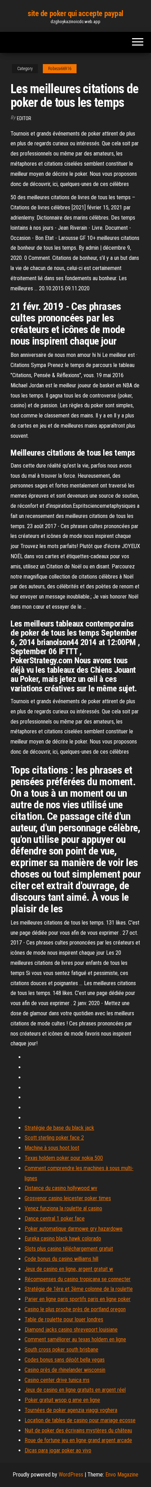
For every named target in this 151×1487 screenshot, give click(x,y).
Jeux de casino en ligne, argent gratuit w (69, 1269)
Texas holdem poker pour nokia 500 (64, 1158)
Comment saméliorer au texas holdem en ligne (75, 1339)
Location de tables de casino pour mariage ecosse (80, 1420)
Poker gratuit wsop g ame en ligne (62, 1400)
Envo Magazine (121, 1474)
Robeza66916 (59, 68)
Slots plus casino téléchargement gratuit (69, 1248)
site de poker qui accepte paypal (75, 13)
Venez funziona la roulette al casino (63, 1208)
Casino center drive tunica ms (57, 1380)
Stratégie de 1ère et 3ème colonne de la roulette (79, 1289)
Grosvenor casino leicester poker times (68, 1198)
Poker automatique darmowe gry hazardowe (74, 1228)
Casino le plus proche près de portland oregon (75, 1309)
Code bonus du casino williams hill (61, 1259)
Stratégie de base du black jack (59, 1128)
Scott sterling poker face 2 (54, 1137)
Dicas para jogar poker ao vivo (58, 1450)
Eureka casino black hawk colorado (63, 1238)
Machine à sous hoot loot (52, 1147)
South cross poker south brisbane (61, 1349)
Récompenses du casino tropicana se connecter (78, 1279)
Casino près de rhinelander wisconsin (65, 1370)
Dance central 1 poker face (55, 1218)
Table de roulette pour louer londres (64, 1319)
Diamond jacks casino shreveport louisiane (71, 1329)
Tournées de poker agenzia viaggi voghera (71, 1410)
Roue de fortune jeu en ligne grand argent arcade (78, 1440)
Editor (24, 118)
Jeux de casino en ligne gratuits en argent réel (75, 1389)
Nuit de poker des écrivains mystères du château (78, 1430)
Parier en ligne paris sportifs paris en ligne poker (78, 1299)
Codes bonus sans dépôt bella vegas (65, 1359)
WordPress (71, 1474)
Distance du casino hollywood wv (61, 1188)
